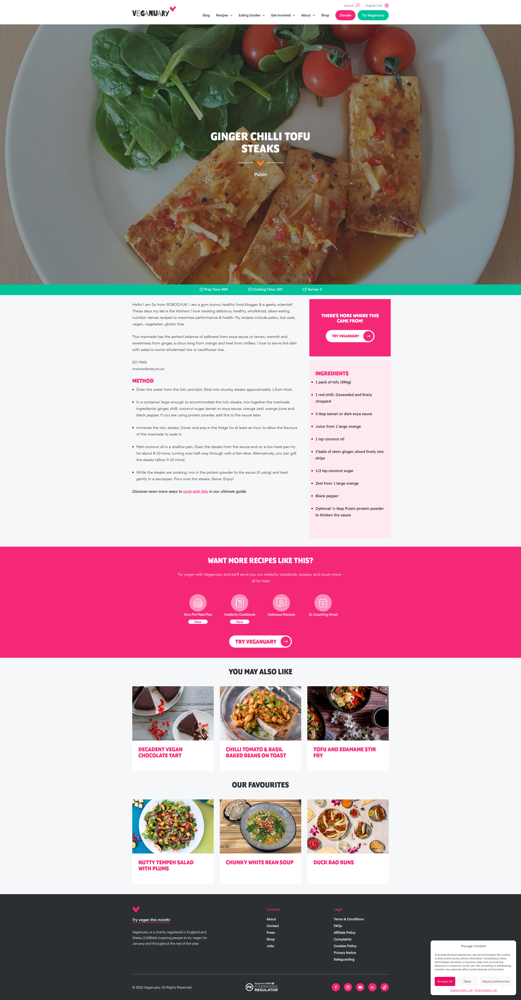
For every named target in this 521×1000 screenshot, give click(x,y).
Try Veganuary (373, 15)
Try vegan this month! (151, 919)
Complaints (342, 939)
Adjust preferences (496, 981)
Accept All (444, 981)
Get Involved (281, 15)
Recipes (222, 15)
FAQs (338, 925)
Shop (325, 15)
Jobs (270, 946)
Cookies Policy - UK (461, 990)
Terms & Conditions (349, 919)
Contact (273, 925)
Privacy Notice (345, 952)
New (197, 621)
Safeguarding (344, 959)
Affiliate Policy (345, 932)
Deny (467, 981)
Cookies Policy (345, 946)
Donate (345, 15)
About (306, 15)
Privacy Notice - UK (486, 990)
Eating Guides (249, 15)
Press (271, 932)
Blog (206, 15)
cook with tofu (195, 491)
